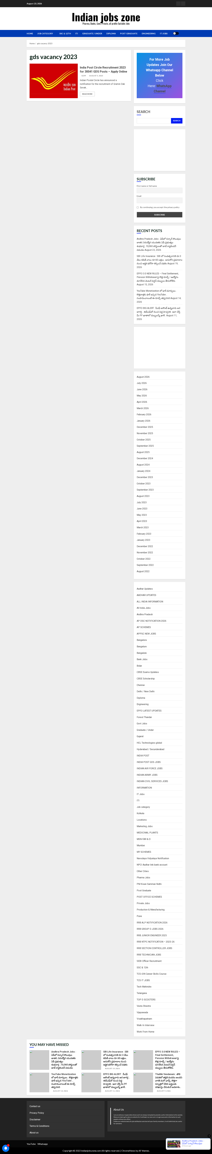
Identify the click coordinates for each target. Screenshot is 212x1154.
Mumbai (141, 845)
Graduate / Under (92, 33)
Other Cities (143, 871)
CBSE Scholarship (146, 678)
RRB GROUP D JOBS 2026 (150, 929)
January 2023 (143, 540)
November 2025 (145, 433)
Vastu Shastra (144, 1006)
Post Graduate (128, 33)
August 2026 (143, 377)
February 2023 (144, 533)
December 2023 (145, 477)
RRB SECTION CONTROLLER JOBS (154, 948)
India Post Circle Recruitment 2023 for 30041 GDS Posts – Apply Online (54, 81)
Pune (139, 916)
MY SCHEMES (144, 852)
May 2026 (142, 395)
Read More (87, 94)
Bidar (139, 665)
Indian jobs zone (106, 16)
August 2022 (143, 571)
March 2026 (143, 408)
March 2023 (143, 527)
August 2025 (143, 452)
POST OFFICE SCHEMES (149, 896)
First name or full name (147, 186)
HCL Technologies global (149, 742)
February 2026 (144, 414)
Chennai (141, 685)
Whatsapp (42, 1143)
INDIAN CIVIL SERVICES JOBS (152, 781)
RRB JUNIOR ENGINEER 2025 (152, 935)
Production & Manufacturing (151, 909)
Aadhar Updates (145, 588)
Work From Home (145, 1031)
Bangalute (142, 653)
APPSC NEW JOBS (146, 633)
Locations (142, 819)
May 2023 (142, 515)
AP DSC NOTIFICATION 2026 (151, 621)
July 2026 (142, 383)
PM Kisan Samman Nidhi (149, 884)
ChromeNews (128, 1150)
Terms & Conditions (39, 1126)
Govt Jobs (142, 723)
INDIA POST (143, 755)
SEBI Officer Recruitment (149, 961)
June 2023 (142, 508)
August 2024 (143, 464)
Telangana (142, 993)
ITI (76, 33)
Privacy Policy (37, 1113)
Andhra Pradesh (145, 614)
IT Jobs (163, 33)
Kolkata (140, 813)
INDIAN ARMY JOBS (147, 775)
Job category (45, 33)
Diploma (111, 33)
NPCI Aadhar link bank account (152, 864)
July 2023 (142, 502)
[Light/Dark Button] (176, 33)
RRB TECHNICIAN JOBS (149, 954)
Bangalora (142, 640)
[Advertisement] (159, 150)
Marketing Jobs (145, 826)
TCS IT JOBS (143, 980)
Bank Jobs (142, 659)
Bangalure (142, 646)
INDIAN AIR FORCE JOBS (150, 768)
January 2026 (143, 420)
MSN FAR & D (144, 839)
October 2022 (144, 558)
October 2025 (144, 439)
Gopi (83, 76)
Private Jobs (143, 903)
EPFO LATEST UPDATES (149, 710)
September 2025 (145, 445)
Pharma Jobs (143, 877)
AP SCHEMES (144, 627)
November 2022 (145, 552)
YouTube (31, 1143)
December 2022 (145, 546)
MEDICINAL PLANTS (147, 832)
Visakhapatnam (144, 1018)
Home (30, 33)
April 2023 (142, 521)
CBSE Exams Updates (148, 672)
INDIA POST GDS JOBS (149, 762)
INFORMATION (144, 787)
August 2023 (143, 496)
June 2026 (142, 389)
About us (34, 1132)
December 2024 (145, 458)
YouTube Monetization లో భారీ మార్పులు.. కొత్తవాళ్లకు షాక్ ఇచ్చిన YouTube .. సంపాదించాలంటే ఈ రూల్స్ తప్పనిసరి (156, 294)
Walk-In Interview (145, 1025)
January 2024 (143, 471)
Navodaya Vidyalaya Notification (153, 858)
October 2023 (144, 483)
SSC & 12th (65, 33)
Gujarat (140, 736)
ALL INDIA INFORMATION (150, 601)
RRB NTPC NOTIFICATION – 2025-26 (156, 941)
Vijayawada (142, 1012)
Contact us (35, 1106)
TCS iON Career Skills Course (151, 973)
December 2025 (145, 427)
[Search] (182, 33)
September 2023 (145, 489)
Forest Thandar (144, 717)
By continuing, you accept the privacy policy (159, 207)
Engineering (149, 33)
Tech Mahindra (144, 986)
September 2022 (145, 565)
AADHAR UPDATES (146, 595)
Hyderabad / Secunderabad (150, 749)
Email (139, 196)
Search (143, 112)
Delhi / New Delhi (145, 691)
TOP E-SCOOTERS (146, 999)
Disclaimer (35, 1119)
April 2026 (142, 402)
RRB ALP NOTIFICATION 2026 (152, 922)
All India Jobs (144, 608)
